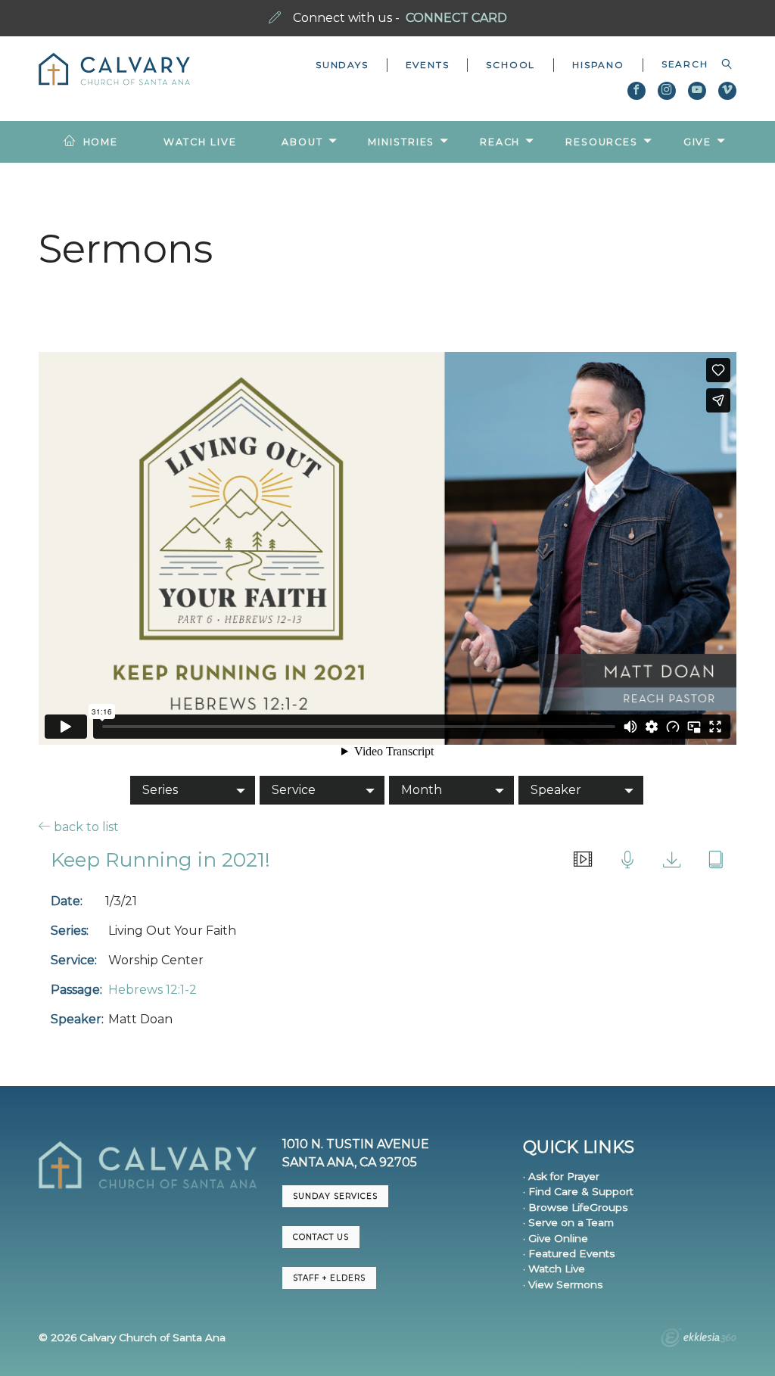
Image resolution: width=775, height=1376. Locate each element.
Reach (500, 142)
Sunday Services (335, 1196)
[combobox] (689, 64)
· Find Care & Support (578, 1191)
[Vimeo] (727, 91)
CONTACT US (321, 1237)
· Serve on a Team (568, 1222)
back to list (85, 826)
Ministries (401, 142)
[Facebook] (636, 91)
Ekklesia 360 (698, 1339)
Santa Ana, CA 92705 (349, 1162)
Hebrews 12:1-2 (152, 989)
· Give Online (555, 1238)
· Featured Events (569, 1253)
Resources (601, 142)
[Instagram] (667, 91)
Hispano (598, 64)
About (302, 142)
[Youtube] (697, 91)
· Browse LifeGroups (575, 1207)
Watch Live (200, 142)
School (510, 64)
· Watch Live (554, 1268)
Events (428, 64)
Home (101, 142)
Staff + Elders (329, 1278)
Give (697, 142)
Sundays (342, 64)
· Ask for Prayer (561, 1176)
